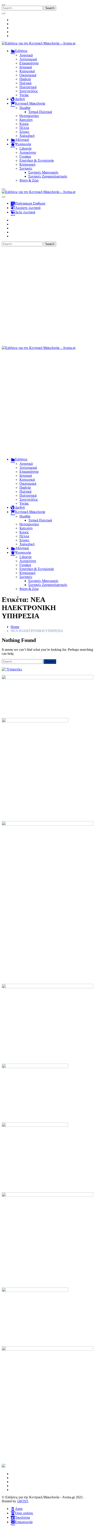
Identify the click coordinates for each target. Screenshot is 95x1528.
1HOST (22, 1501)
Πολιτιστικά (27, 87)
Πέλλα (24, 128)
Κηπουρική (27, 164)
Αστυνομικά (28, 59)
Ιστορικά (25, 67)
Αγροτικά (26, 55)
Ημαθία (24, 108)
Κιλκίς (24, 124)
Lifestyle (25, 148)
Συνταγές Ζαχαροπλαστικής (47, 176)
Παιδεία (25, 79)
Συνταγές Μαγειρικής (43, 172)
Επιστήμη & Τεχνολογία (36, 160)
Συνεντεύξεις (28, 91)
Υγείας (24, 95)
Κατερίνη (25, 120)
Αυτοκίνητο (27, 152)
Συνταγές (25, 168)
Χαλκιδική (26, 136)
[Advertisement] (47, 296)
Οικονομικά (27, 75)
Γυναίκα (25, 156)
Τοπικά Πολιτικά (40, 112)
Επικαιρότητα (28, 63)
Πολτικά (25, 83)
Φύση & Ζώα (28, 180)
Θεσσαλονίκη (29, 116)
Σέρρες (24, 132)
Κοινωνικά (27, 71)
